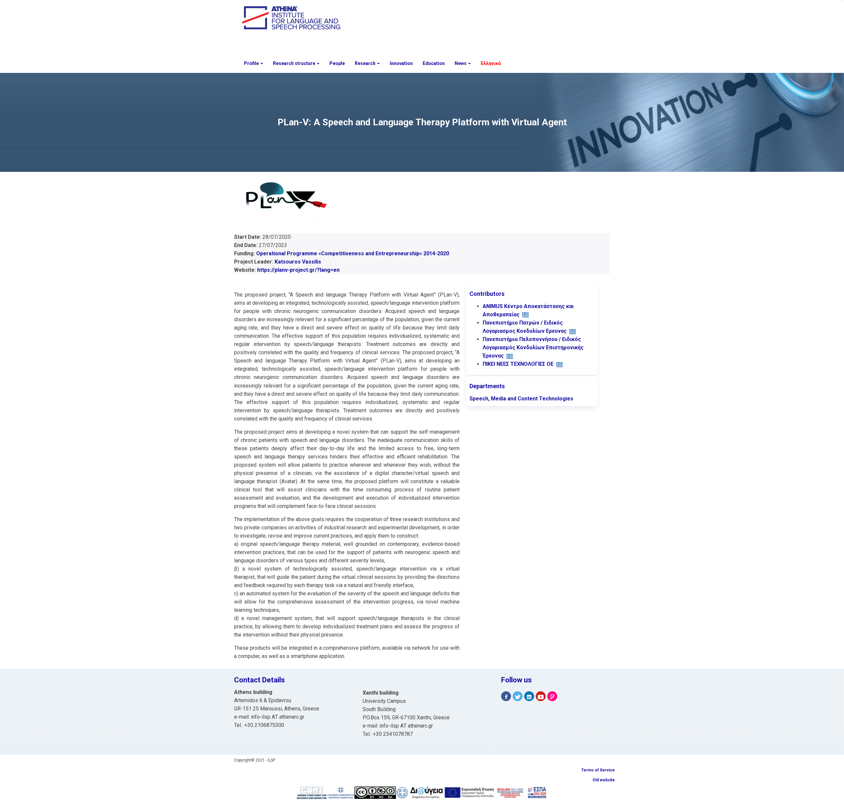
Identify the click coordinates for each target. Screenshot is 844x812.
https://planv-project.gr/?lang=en (298, 270)
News (461, 63)
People (337, 63)
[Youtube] (541, 696)
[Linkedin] (529, 696)
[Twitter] (518, 696)
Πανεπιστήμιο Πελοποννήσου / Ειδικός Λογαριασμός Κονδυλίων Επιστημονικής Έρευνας (533, 347)
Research (366, 63)
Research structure (294, 63)
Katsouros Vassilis (298, 262)
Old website (603, 780)
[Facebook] (506, 696)
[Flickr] (552, 696)
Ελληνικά (491, 63)
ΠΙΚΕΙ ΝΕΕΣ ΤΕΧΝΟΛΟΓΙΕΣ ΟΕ (518, 364)
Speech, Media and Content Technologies (521, 398)
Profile (252, 63)
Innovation (401, 63)
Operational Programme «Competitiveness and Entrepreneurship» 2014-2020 (352, 253)
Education (434, 63)
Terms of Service (598, 770)
